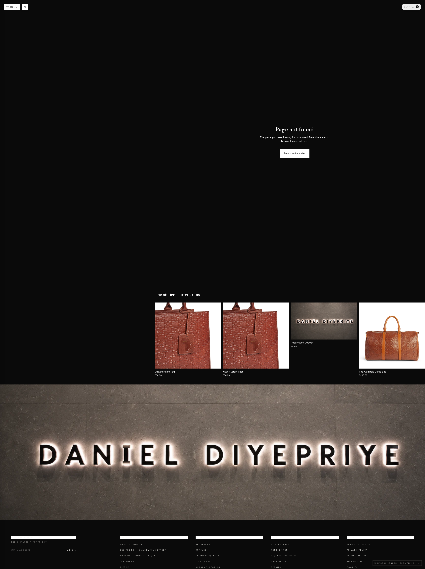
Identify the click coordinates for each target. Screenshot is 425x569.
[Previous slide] (160, 335)
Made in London (131, 544)
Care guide (278, 562)
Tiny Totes (203, 562)
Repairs (276, 567)
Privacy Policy (357, 550)
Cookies (352, 567)
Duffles (201, 550)
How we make (280, 544)
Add (286, 363)
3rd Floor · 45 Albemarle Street (143, 550)
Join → (71, 550)
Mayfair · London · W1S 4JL (139, 556)
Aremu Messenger (208, 556)
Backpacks (203, 544)
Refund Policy (357, 556)
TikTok (124, 567)
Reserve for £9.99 (283, 556)
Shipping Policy (358, 562)
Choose (218, 363)
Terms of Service (359, 544)
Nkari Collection (208, 567)
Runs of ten (279, 550)
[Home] (25, 7)
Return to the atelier (294, 153)
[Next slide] (216, 335)
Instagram (127, 562)
